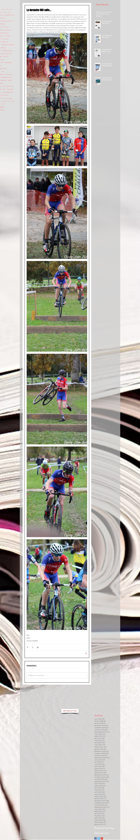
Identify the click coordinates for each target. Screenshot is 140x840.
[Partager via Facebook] (28, 647)
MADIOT (6, 57)
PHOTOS (9, 74)
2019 (2, 9)
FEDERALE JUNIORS (8, 45)
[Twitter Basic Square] (99, 838)
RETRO (10, 80)
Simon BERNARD (7, 92)
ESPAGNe (5, 42)
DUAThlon (7, 36)
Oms (3, 71)
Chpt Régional (4, 33)
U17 (9, 101)
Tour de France (8, 98)
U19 (12, 101)
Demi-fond (5, 39)
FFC (28, 635)
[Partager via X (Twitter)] (33, 647)
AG (9, 12)
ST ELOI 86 (9, 89)
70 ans (5, 12)
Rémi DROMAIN (8, 86)
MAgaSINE (8, 62)
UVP (2, 104)
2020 (6, 9)
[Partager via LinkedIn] (38, 647)
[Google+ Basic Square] (102, 838)
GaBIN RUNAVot (7, 51)
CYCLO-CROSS (32, 640)
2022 (10, 9)
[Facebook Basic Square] (95, 838)
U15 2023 (4, 101)
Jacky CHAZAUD (6, 54)
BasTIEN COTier (9, 15)
